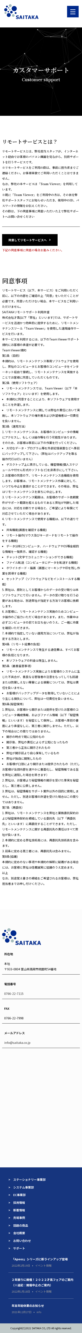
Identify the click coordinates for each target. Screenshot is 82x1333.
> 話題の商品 (18, 1225)
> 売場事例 (18, 1218)
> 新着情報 (16, 1210)
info (39, 1312)
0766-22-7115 (14, 993)
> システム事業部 (21, 1187)
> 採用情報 (16, 1202)
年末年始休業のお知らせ (28, 1305)
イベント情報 (43, 1265)
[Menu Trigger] (73, 11)
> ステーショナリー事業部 (27, 1179)
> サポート (16, 1248)
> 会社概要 (16, 1233)
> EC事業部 (17, 1195)
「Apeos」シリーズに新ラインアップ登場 (40, 1259)
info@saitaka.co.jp (17, 1042)
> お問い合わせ (19, 1241)
